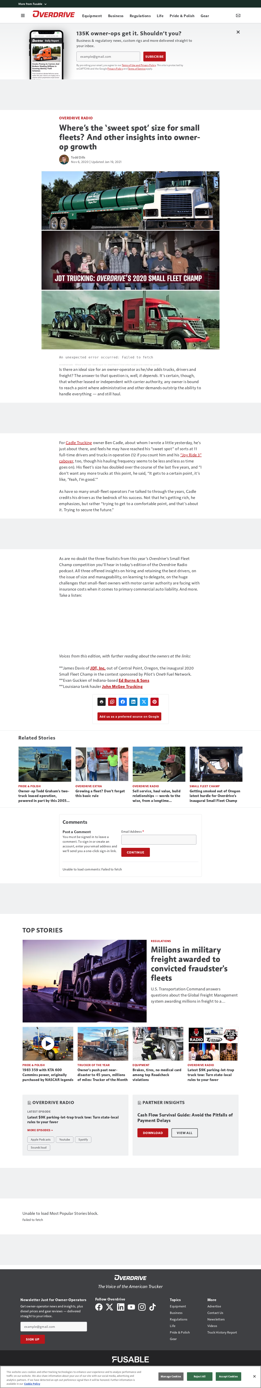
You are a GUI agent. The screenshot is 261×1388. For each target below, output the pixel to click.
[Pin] (154, 702)
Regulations (161, 941)
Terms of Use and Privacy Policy (139, 65)
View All (184, 1133)
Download (153, 1133)
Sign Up (32, 1339)
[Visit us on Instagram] (142, 1306)
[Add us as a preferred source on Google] (112, 702)
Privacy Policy (115, 68)
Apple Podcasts (41, 1139)
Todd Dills (78, 157)
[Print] (101, 702)
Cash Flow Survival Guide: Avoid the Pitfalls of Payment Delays (185, 1117)
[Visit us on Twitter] (110, 1306)
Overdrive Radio (76, 117)
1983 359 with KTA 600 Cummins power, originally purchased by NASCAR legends (47, 1075)
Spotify (83, 1139)
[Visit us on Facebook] (99, 1306)
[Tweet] (144, 702)
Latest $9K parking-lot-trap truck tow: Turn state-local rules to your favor (211, 1075)
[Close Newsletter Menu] (238, 31)
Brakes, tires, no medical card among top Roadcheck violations (157, 1075)
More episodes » (40, 1130)
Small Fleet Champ (205, 786)
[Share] (123, 702)
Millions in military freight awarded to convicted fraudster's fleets (189, 963)
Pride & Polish (29, 786)
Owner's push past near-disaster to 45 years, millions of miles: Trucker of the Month (102, 1075)
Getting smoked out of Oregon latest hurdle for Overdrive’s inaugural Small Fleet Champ (215, 796)
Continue (135, 852)
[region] (130, 1377)
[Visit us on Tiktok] (152, 1306)
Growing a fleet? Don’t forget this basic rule (100, 793)
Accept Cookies (228, 1376)
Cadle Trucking (79, 442)
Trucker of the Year (93, 1065)
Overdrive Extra (88, 786)
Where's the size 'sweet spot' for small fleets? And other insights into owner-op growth (117, 365)
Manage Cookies (171, 1376)
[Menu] (22, 15)
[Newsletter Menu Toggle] (238, 15)
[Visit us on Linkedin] (120, 1306)
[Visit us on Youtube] (131, 1306)
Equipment (141, 1065)
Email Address (132, 831)
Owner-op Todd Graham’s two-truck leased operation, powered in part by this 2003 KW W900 (43, 796)
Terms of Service (137, 68)
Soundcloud (39, 1147)
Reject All (200, 1376)
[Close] (254, 1376)
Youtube (64, 1139)
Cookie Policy (32, 1383)
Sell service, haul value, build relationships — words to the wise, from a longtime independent (156, 796)
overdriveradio (66, 365)
